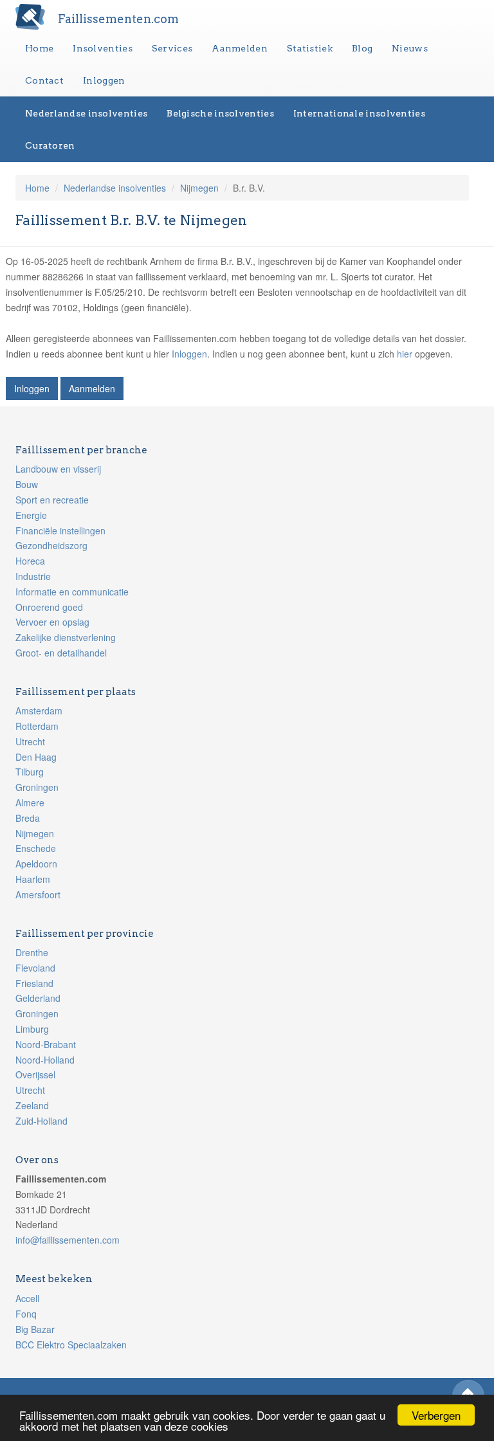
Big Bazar (35, 1329)
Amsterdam (38, 710)
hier (404, 353)
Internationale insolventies (359, 113)
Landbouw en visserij (58, 468)
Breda (27, 817)
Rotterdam (37, 726)
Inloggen (104, 80)
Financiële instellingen (60, 530)
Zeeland (32, 1105)
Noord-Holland (45, 1059)
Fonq (26, 1313)
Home (39, 48)
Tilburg (29, 771)
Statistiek (310, 48)
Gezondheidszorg (51, 545)
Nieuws (410, 48)
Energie (31, 515)
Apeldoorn (36, 863)
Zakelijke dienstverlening (65, 637)
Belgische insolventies (220, 113)
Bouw (26, 484)
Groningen (37, 787)
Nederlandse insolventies (86, 113)
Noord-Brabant (45, 1044)
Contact (44, 80)
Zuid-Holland (41, 1120)
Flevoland (35, 967)
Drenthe (31, 952)
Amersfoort (37, 894)
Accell (27, 1298)
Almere (29, 802)
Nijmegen (199, 187)
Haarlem (32, 879)
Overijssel (35, 1074)
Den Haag (36, 756)
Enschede (35, 848)
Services (172, 48)
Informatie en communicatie (72, 591)
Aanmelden (240, 48)
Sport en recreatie (52, 499)
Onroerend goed (49, 607)
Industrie (33, 576)
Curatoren (50, 145)
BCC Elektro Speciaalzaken (71, 1344)
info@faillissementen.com (67, 1239)
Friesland (34, 983)
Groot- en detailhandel (61, 652)
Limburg (32, 1028)
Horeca (30, 560)
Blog (362, 48)
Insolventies (103, 48)
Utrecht (30, 741)
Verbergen (436, 1415)
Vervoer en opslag (52, 621)
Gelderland (37, 998)
